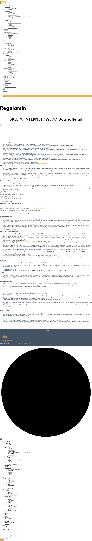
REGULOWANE (11, 13)
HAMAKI (10, 72)
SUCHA (7, 80)
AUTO (9, 67)
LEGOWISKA (11, 64)
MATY (9, 62)
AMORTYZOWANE (12, 15)
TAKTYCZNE (11, 26)
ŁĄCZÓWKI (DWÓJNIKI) (13, 51)
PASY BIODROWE (9, 29)
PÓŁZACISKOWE (12, 8)
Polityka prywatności (7, 340)
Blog (4, 89)
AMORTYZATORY (12, 74)
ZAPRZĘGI (10, 47)
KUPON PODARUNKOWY (14, 33)
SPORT (4, 41)
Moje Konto (6, 529)
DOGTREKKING (7, 5)
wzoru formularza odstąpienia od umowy (25, 241)
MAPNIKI (10, 36)
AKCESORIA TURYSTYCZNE (12, 68)
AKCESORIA (8, 32)
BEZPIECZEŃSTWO (12, 59)
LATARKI (10, 37)
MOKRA (7, 81)
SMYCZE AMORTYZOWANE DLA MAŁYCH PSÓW (19, 16)
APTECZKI (10, 35)
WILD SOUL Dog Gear (10, 87)
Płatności (5, 337)
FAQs (4, 335)
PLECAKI (10, 69)
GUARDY (10, 25)
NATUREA (7, 85)
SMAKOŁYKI (8, 83)
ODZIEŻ (7, 55)
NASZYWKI (5, 76)
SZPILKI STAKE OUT (12, 71)
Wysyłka (4, 338)
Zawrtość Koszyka (7, 530)
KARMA (5, 79)
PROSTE (10, 12)
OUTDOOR (5, 53)
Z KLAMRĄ (10, 9)
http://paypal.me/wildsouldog (38, 208)
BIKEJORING (11, 44)
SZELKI (7, 20)
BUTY (6, 30)
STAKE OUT (10, 52)
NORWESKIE (11, 24)
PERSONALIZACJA (9, 77)
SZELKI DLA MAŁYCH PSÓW (14, 23)
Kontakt (5, 91)
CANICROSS (11, 45)
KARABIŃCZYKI (11, 49)
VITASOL (7, 88)
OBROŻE (7, 7)
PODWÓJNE (11, 17)
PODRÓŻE (8, 60)
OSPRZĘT (7, 48)
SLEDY (9, 21)
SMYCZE (7, 11)
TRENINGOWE (11, 18)
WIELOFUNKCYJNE (12, 28)
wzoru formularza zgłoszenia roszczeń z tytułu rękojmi (29, 279)
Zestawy (5, 40)
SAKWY (10, 56)
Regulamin (5, 336)
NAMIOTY (10, 73)
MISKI (9, 38)
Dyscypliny (8, 43)
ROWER (10, 65)
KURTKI (10, 57)
